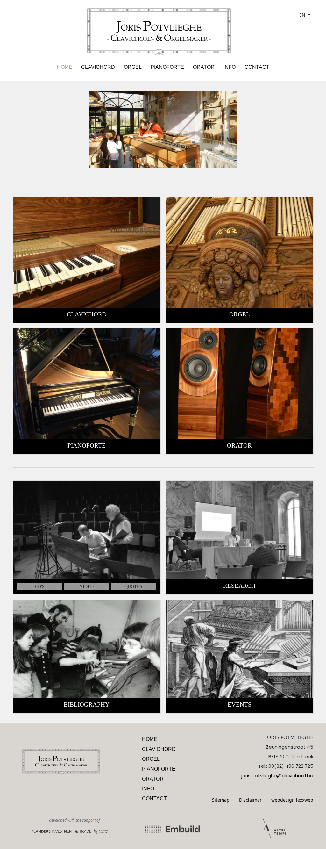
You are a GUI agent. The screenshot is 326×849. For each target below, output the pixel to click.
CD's (40, 586)
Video (87, 586)
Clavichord (98, 67)
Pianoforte (167, 67)
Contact (256, 67)
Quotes (133, 586)
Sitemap (221, 800)
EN (303, 15)
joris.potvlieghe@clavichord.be (277, 775)
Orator (204, 67)
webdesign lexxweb (292, 800)
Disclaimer (250, 800)
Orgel (133, 67)
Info (229, 67)
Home (64, 67)
